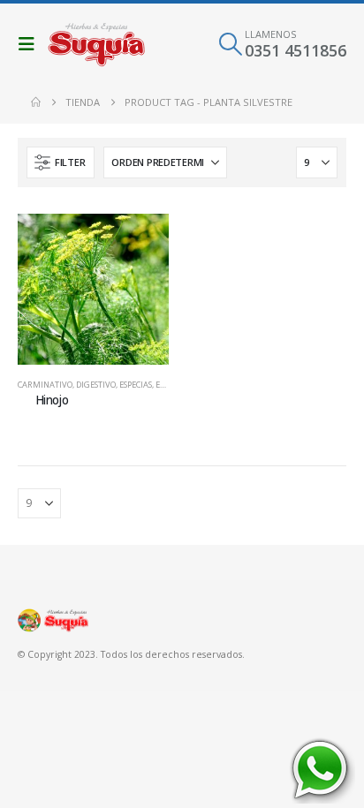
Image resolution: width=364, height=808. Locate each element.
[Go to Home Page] (36, 102)
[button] (31, 44)
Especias (135, 384)
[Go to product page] (93, 289)
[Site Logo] (96, 44)
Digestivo (96, 384)
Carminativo (45, 384)
